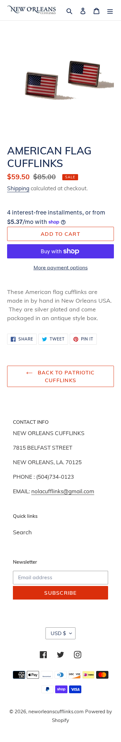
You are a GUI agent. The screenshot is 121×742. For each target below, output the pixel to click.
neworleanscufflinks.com (56, 711)
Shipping (18, 188)
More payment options (61, 267)
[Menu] (110, 10)
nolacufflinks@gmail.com (62, 491)
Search (22, 532)
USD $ (58, 633)
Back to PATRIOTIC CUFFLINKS (65, 376)
